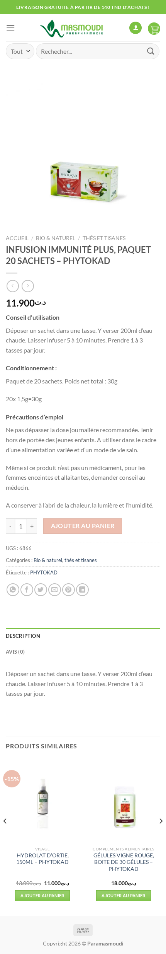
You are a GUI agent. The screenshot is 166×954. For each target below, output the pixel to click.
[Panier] (154, 28)
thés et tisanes (104, 238)
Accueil (17, 238)
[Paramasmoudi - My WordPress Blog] (72, 27)
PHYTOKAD (44, 572)
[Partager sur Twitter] (40, 589)
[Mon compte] (135, 28)
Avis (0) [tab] (15, 652)
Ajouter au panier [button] (42, 895)
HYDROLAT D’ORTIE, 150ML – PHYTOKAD (42, 858)
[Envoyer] (151, 51)
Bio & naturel (55, 238)
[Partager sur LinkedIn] (82, 589)
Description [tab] (23, 636)
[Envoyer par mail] (54, 589)
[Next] (160, 836)
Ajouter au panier (83, 525)
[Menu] (10, 27)
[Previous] (5, 836)
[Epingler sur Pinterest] (68, 589)
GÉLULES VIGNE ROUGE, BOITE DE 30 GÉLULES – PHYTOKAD (123, 862)
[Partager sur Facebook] (26, 589)
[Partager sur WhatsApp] (13, 589)
